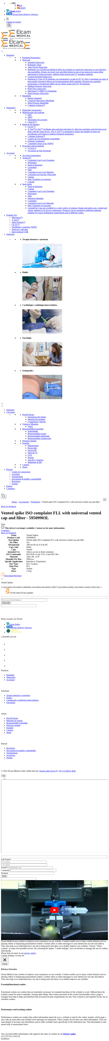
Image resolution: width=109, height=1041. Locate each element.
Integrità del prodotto (36, 419)
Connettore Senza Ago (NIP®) (41, 143)
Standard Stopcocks (36, 62)
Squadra (25, 443)
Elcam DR (32, 450)
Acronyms (10, 755)
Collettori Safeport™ (36, 105)
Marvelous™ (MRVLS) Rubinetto (42, 91)
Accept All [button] (19, 955)
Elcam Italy (32, 448)
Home (14, 502)
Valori (30, 426)
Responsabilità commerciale (39, 438)
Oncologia (10, 702)
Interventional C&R (20, 232)
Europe (31, 457)
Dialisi (9, 698)
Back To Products (8, 506)
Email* (4, 867)
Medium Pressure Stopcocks (39, 86)
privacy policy (30, 953)
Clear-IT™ (32, 122)
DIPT (30, 117)
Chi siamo (10, 412)
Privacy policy (69, 1034)
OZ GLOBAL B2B (67, 771)
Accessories (24, 502)
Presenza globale (29, 441)
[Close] (2, 403)
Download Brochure (13, 576)
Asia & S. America (35, 460)
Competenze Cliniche (37, 422)
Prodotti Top (11, 215)
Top (3, 776)
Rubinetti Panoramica (31, 57)
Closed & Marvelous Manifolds (41, 100)
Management (33, 445)
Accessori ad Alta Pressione (39, 151)
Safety (15, 11)
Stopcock (26, 60)
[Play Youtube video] (54, 910)
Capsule (31, 182)
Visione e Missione (30, 424)
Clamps (31, 177)
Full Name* (6, 859)
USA (30, 455)
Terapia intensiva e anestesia (18, 695)
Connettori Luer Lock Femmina (41, 160)
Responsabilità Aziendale (32, 429)
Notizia (15, 484)
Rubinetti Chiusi (34, 65)
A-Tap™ (15, 220)
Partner (9, 486)
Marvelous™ (17, 217)
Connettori (32, 167)
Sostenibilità (33, 431)
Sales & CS (32, 453)
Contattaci (10, 488)
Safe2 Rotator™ (18, 222)
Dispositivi (10, 108)
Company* (5, 870)
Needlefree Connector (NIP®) (24, 227)
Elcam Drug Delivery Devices (25, 14)
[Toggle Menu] (2, 51)
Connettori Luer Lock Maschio (41, 172)
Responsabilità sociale (37, 434)
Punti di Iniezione (35, 165)
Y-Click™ (32, 148)
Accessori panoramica (31, 155)
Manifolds (26, 96)
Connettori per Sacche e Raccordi (42, 174)
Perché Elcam (28, 414)
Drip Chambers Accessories (39, 179)
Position (4, 873)
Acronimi (16, 474)
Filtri (30, 170)
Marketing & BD (35, 462)
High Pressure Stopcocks (38, 93)
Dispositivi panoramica (32, 110)
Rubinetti (10, 55)
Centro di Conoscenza (21, 472)
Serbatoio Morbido (35, 198)
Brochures (16, 481)
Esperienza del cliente (37, 417)
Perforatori (32, 163)
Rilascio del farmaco (30, 124)
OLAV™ (32, 127)
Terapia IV (26, 158)
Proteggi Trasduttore (36, 141)
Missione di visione (14, 720)
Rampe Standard (35, 98)
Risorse (9, 469)
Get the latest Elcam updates (21, 593)
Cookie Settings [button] (7, 955)
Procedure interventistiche (33, 146)
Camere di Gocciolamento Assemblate (44, 139)
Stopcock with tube (20, 229)
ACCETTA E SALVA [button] (10, 1036)
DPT (30, 115)
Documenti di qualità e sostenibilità (26, 479)
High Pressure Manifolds (38, 103)
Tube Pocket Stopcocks (37, 67)
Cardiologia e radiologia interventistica (22, 700)
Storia (24, 467)
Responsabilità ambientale (38, 436)
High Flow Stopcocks (37, 89)
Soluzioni (10, 234)
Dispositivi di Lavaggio (37, 120)
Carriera (25, 465)
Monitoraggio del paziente (33, 112)
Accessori (10, 153)
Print (3, 524)
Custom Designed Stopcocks (40, 77)
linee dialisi (27, 184)
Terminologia (17, 476)
